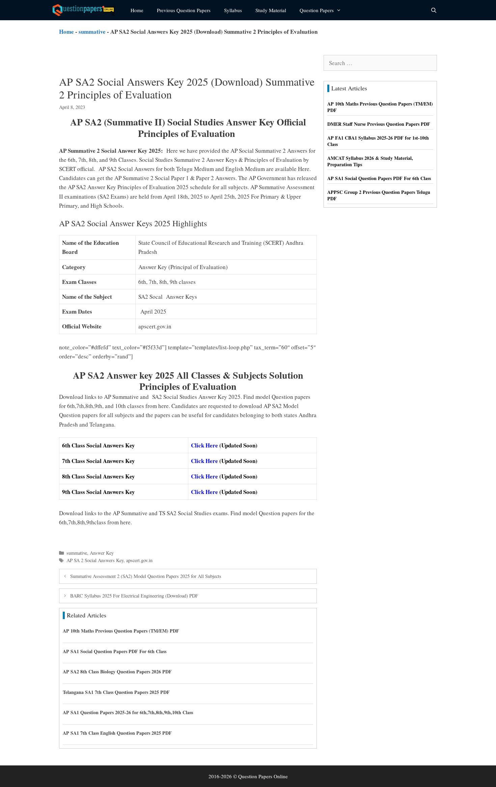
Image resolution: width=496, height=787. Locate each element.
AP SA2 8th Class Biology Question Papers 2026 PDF (117, 671)
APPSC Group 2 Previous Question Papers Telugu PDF (378, 195)
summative (92, 31)
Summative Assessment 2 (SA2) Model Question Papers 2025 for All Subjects (145, 576)
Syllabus (233, 10)
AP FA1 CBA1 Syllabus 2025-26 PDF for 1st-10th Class (378, 141)
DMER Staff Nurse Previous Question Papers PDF (378, 123)
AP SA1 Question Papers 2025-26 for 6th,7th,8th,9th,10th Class (128, 712)
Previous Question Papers (184, 10)
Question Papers (317, 10)
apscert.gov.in (139, 560)
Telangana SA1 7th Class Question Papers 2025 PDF (116, 692)
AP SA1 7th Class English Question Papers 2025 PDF (117, 732)
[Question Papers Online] (86, 10)
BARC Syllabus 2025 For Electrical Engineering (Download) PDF (134, 595)
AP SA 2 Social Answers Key (94, 560)
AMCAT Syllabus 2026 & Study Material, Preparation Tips (370, 161)
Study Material (270, 10)
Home (137, 10)
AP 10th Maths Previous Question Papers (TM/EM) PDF (121, 630)
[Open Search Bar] (434, 10)
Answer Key (102, 553)
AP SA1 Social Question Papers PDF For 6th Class (114, 651)
